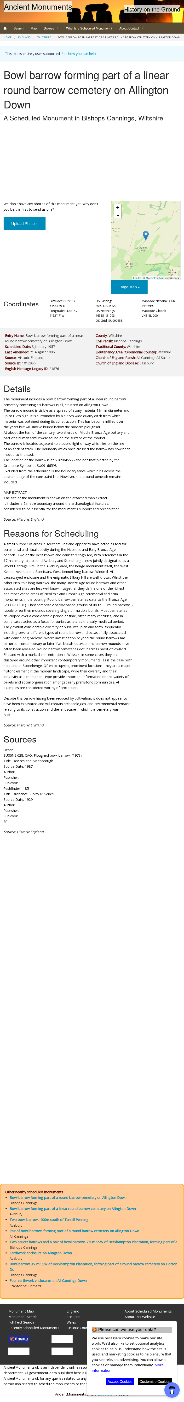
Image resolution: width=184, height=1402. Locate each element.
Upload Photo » (24, 223)
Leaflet (137, 278)
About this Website (140, 1316)
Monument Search (22, 1316)
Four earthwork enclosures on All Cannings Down (48, 1280)
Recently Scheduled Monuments (33, 1327)
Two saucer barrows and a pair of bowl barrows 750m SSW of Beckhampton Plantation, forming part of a (93, 1242)
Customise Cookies (154, 1381)
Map (34, 28)
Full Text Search (21, 1322)
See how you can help (79, 53)
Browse (49, 28)
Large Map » (129, 287)
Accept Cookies (120, 1381)
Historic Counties (80, 1327)
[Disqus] (92, 982)
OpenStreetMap (155, 278)
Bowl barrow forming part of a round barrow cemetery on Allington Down (68, 1197)
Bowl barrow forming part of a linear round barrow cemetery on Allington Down (73, 1208)
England (24, 37)
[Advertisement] (92, 162)
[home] (5, 28)
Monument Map (21, 1311)
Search (18, 28)
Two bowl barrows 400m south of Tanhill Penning (49, 1219)
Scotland (73, 1316)
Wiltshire (44, 37)
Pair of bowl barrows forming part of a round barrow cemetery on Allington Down (74, 1231)
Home (8, 37)
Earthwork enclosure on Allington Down (41, 1253)
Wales (71, 1322)
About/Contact (129, 28)
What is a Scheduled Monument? (89, 28)
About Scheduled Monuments (148, 1311)
